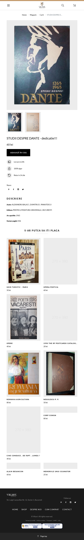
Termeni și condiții (30, 520)
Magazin (33, 15)
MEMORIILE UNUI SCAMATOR (57, 471)
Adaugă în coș (18, 153)
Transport (49, 520)
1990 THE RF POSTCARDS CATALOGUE (61, 343)
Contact (67, 509)
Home (24, 15)
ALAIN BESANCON (15, 471)
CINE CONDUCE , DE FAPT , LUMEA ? (23, 456)
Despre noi (36, 509)
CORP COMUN (50, 415)
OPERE (10, 343)
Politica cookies (41, 520)
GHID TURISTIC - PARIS (17, 287)
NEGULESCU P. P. (51, 399)
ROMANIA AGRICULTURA (18, 399)
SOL (59, 520)
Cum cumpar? (52, 509)
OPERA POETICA (51, 287)
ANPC (55, 520)
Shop (24, 509)
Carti (42, 15)
